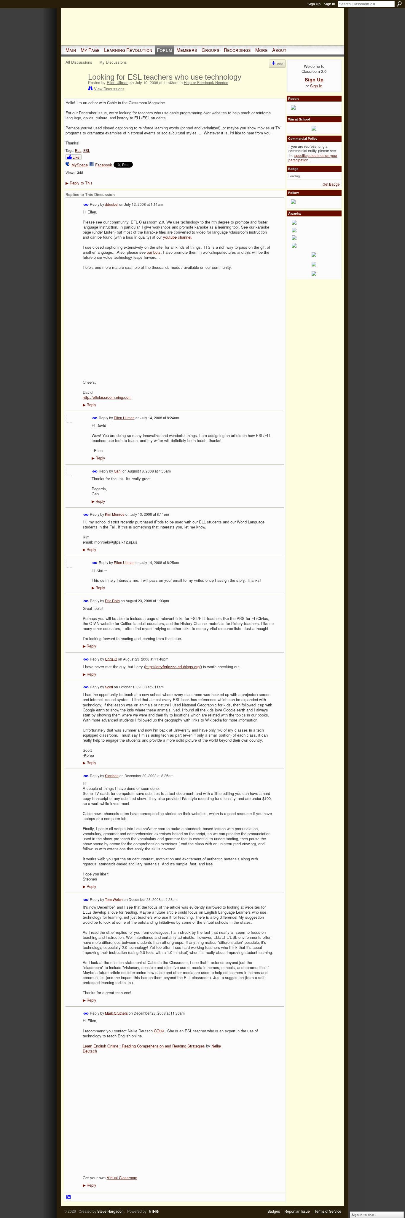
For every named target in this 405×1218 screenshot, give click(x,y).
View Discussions (109, 88)
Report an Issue (297, 1211)
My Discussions (113, 62)
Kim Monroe (115, 513)
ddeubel (111, 204)
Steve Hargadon (110, 1211)
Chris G (111, 658)
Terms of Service (327, 1211)
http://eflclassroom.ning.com (107, 397)
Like (76, 157)
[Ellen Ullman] (75, 89)
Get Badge (331, 184)
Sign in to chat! (364, 1215)
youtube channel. (177, 237)
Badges (273, 1211)
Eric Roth (112, 600)
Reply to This (79, 183)
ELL (78, 150)
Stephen (112, 775)
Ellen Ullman (117, 82)
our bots (154, 252)
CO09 (159, 1031)
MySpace (79, 165)
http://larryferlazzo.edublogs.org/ (173, 666)
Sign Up (314, 4)
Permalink (86, 205)
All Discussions (79, 62)
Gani (118, 470)
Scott (109, 686)
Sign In (329, 4)
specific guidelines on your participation (312, 158)
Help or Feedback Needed (206, 82)
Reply (89, 404)
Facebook (103, 165)
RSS (68, 1197)
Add (280, 63)
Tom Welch (114, 899)
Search (399, 4)
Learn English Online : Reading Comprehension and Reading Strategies (144, 1046)
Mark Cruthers (116, 1012)
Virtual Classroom (122, 1177)
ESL (86, 150)
